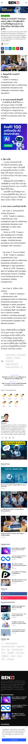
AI (21, 367)
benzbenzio (4, 423)
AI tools (3, 653)
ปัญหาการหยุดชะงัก (21, 355)
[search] (26, 2)
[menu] (2, 2)
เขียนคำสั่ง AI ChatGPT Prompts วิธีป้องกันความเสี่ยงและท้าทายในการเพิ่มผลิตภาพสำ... (14, 377)
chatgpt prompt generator (12, 364)
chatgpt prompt (9, 361)
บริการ (3, 659)
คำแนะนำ (13, 656)
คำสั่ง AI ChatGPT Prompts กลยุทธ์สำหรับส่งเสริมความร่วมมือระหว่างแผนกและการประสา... (14, 384)
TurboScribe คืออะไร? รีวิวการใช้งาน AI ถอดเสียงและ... (19, 556)
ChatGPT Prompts (20, 653)
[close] (26, 727)
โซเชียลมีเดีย (10, 653)
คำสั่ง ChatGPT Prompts (17, 649)
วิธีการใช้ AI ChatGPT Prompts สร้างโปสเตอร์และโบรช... (19, 580)
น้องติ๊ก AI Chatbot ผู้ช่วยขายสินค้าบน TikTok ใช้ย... (18, 606)
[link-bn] (14, 9)
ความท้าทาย (17, 358)
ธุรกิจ (8, 649)
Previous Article (15, 375)
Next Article (13, 381)
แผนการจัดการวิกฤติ (10, 355)
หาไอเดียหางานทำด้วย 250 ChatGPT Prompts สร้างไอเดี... (19, 622)
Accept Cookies (14, 740)
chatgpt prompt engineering (12, 367)
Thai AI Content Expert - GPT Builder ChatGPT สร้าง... (19, 614)
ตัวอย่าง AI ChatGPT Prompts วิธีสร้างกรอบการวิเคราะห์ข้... (14, 485)
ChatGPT (20, 656)
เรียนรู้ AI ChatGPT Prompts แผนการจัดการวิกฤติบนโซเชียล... (12, 534)
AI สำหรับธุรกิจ (10, 659)
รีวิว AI (3, 649)
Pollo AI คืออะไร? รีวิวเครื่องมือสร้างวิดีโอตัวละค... (19, 572)
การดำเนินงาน (9, 358)
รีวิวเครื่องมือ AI (5, 656)
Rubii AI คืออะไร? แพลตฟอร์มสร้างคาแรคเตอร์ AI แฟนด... (19, 548)
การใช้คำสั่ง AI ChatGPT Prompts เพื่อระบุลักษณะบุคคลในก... (12, 510)
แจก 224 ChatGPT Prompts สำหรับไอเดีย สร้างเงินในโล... (18, 630)
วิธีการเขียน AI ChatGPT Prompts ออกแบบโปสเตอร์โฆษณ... (19, 565)
